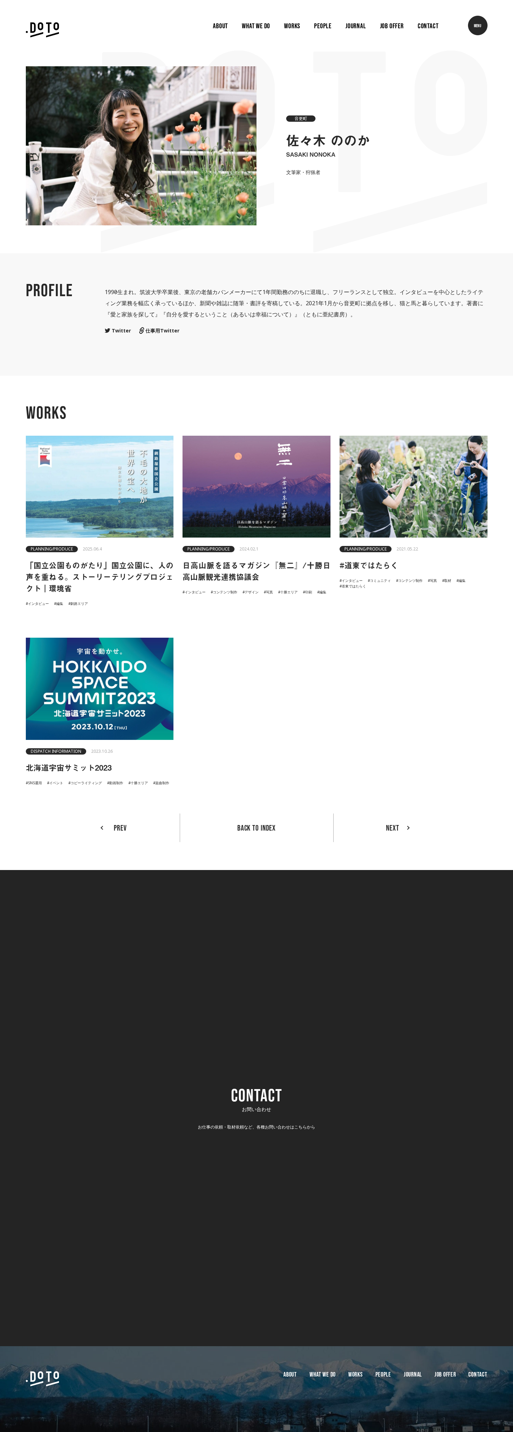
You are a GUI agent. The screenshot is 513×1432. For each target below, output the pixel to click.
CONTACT (477, 1374)
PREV (120, 828)
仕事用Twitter (161, 330)
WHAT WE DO (323, 1374)
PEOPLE (383, 1374)
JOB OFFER (445, 1374)
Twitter (120, 330)
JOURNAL (413, 1374)
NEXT (392, 828)
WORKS (355, 1374)
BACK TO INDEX (256, 828)
